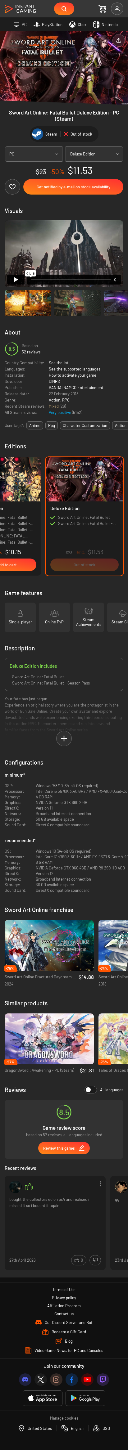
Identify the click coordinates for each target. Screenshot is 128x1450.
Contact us (64, 1313)
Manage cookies (64, 1418)
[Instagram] (56, 1379)
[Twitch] (103, 1379)
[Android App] (85, 1398)
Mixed (54, 406)
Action (54, 399)
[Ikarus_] (15, 1187)
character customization (85, 425)
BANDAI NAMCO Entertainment (76, 387)
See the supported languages (74, 368)
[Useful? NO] (95, 1260)
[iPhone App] (42, 1398)
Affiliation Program (64, 1305)
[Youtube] (87, 1379)
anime (34, 425)
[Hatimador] (121, 1187)
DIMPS (54, 381)
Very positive (60, 412)
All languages (111, 1089)
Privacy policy (64, 1297)
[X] (40, 1379)
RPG (66, 399)
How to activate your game (72, 375)
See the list (59, 362)
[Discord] (25, 1379)
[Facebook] (72, 1379)
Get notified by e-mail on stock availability (73, 186)
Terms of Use (64, 1289)
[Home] (20, 9)
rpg (51, 425)
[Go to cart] (102, 8)
